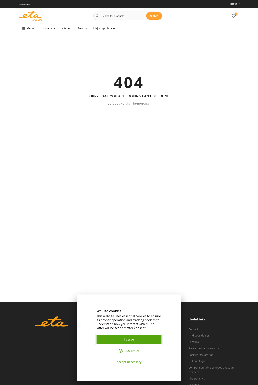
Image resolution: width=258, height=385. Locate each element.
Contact (193, 329)
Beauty (82, 28)
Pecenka (193, 342)
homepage (141, 103)
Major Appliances (104, 28)
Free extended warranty (203, 348)
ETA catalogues (198, 361)
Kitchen (66, 28)
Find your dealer (198, 335)
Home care (48, 28)
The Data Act (196, 378)
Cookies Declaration (200, 355)
